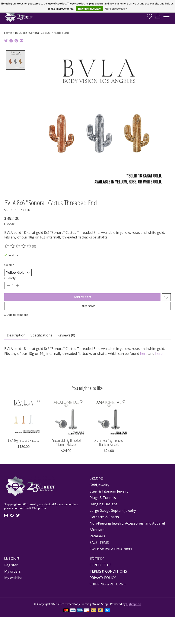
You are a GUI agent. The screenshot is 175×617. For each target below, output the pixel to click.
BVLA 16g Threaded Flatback (23, 440)
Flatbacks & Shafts (104, 517)
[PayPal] (93, 610)
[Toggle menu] (166, 16)
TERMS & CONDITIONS (108, 571)
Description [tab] (16, 335)
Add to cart (82, 297)
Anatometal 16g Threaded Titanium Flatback (109, 442)
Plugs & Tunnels (103, 497)
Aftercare (97, 529)
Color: (9, 265)
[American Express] (80, 610)
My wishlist (13, 577)
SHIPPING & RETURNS (107, 584)
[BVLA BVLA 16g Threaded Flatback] (23, 417)
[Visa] (73, 610)
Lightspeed (133, 604)
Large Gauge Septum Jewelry (113, 510)
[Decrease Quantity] (8, 285)
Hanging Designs (103, 504)
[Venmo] (107, 610)
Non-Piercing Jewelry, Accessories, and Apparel (127, 523)
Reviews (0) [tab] (66, 335)
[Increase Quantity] (17, 285)
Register (11, 565)
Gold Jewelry (99, 484)
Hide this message (89, 8)
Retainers (97, 536)
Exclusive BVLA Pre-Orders (111, 549)
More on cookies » (116, 8)
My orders (12, 571)
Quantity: (10, 278)
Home (8, 33)
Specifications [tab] (41, 335)
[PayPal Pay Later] (100, 610)
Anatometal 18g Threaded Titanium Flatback (66, 442)
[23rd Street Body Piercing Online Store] (18, 16)
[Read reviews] (18, 246)
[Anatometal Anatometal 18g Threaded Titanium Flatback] (66, 417)
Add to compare (17, 315)
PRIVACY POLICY (103, 577)
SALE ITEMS (99, 542)
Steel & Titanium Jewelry (109, 491)
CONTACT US (100, 565)
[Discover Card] (86, 610)
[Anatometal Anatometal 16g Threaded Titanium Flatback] (109, 417)
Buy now (88, 306)
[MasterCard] (66, 610)
